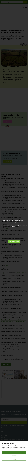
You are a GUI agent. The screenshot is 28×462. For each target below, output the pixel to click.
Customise (14, 455)
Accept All (14, 452)
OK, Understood (14, 241)
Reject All (14, 459)
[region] (14, 451)
